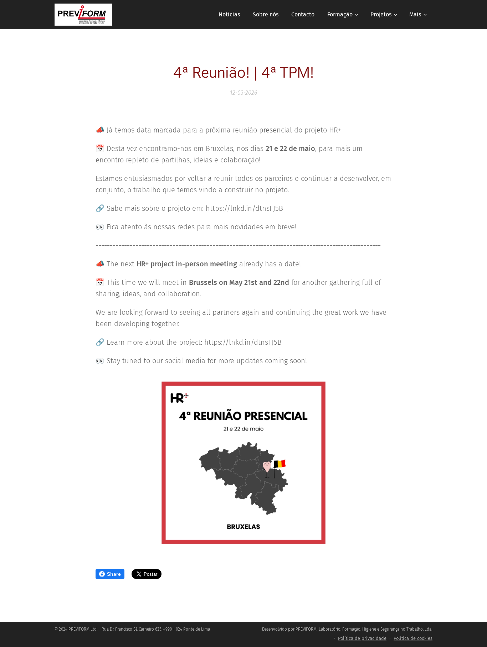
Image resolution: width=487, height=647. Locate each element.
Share (114, 574)
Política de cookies (413, 638)
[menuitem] (229, 14)
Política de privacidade (362, 638)
